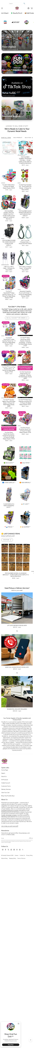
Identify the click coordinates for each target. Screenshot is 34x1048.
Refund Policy (4, 858)
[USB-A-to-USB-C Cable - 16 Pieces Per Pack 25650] (8, 257)
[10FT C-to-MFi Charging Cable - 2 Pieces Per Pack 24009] (25, 231)
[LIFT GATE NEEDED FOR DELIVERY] (17, 608)
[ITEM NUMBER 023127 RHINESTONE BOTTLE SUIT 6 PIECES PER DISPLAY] (25, 201)
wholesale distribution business (10, 810)
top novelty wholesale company (14, 814)
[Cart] (31, 8)
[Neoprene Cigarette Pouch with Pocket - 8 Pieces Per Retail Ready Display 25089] (25, 281)
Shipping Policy (12, 858)
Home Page (4, 770)
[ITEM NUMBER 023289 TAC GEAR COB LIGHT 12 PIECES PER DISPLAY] (8, 231)
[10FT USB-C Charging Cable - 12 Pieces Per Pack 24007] (25, 257)
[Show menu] (2, 8)
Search (3, 773)
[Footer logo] (4, 761)
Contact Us (22, 855)
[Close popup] (18, 1023)
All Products (4, 779)
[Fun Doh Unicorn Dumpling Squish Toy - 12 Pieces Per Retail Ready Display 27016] (25, 418)
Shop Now (11, 1044)
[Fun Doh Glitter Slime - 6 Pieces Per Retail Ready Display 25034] (8, 175)
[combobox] (15, 3)
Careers (16, 855)
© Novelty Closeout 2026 (7, 855)
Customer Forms (6, 786)
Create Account (5, 783)
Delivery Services (6, 789)
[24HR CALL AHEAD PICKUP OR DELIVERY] (17, 649)
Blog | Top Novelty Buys (7, 796)
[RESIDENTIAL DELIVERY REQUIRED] (17, 691)
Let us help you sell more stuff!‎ (9, 826)
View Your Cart (5, 792)
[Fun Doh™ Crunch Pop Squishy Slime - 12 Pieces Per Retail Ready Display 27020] (8, 357)
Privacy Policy (26, 841)
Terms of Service (4, 842)
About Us (4, 776)
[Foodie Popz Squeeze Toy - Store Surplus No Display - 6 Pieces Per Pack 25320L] (25, 175)
